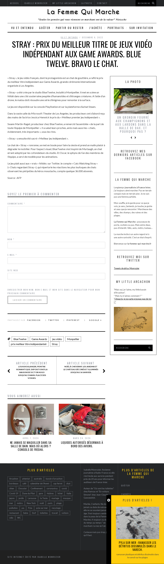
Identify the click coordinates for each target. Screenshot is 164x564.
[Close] (108, 500)
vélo (11, 517)
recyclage (56, 508)
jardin (21, 498)
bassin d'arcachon (54, 478)
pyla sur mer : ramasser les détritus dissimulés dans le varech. (137, 546)
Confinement (37, 488)
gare (41, 493)
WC (19, 517)
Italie (68, 493)
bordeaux (13, 483)
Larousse (32, 498)
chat (68, 483)
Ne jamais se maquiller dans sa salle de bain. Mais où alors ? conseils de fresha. (31, 446)
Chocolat (22, 488)
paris (50, 503)
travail (55, 513)
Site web (13, 270)
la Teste (44, 498)
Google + (95, 320)
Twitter (53, 320)
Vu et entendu (22, 28)
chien (11, 488)
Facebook (34, 320)
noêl (42, 503)
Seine (25, 513)
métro (20, 503)
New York (31, 503)
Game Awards (39, 339)
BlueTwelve (19, 339)
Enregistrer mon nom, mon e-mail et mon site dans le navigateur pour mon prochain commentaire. (54, 291)
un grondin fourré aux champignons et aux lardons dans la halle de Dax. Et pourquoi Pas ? (133, 124)
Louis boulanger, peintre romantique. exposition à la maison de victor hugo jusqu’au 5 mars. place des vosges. (32, 370)
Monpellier (73, 339)
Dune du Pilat (28, 493)
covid (64, 488)
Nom (11, 239)
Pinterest (73, 320)
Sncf (34, 513)
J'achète (126, 494)
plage (59, 503)
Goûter (45, 28)
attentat (26, 478)
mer (11, 503)
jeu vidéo (57, 339)
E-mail (12, 254)
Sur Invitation (141, 28)
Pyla (30, 508)
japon (12, 498)
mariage (55, 498)
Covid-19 (13, 493)
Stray (55, 343)
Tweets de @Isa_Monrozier (126, 268)
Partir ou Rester (70, 28)
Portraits (116, 28)
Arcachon (13, 478)
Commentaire (16, 203)
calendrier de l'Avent (39, 483)
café (24, 483)
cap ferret (57, 483)
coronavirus (52, 488)
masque (66, 498)
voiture (65, 513)
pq (23, 508)
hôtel (60, 493)
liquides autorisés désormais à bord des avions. (82, 444)
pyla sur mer (42, 508)
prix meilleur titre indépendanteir (29, 343)
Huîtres (50, 493)
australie (38, 478)
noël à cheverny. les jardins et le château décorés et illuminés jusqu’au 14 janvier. (80, 367)
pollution (13, 508)
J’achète (95, 28)
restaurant (14, 513)
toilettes (44, 513)
